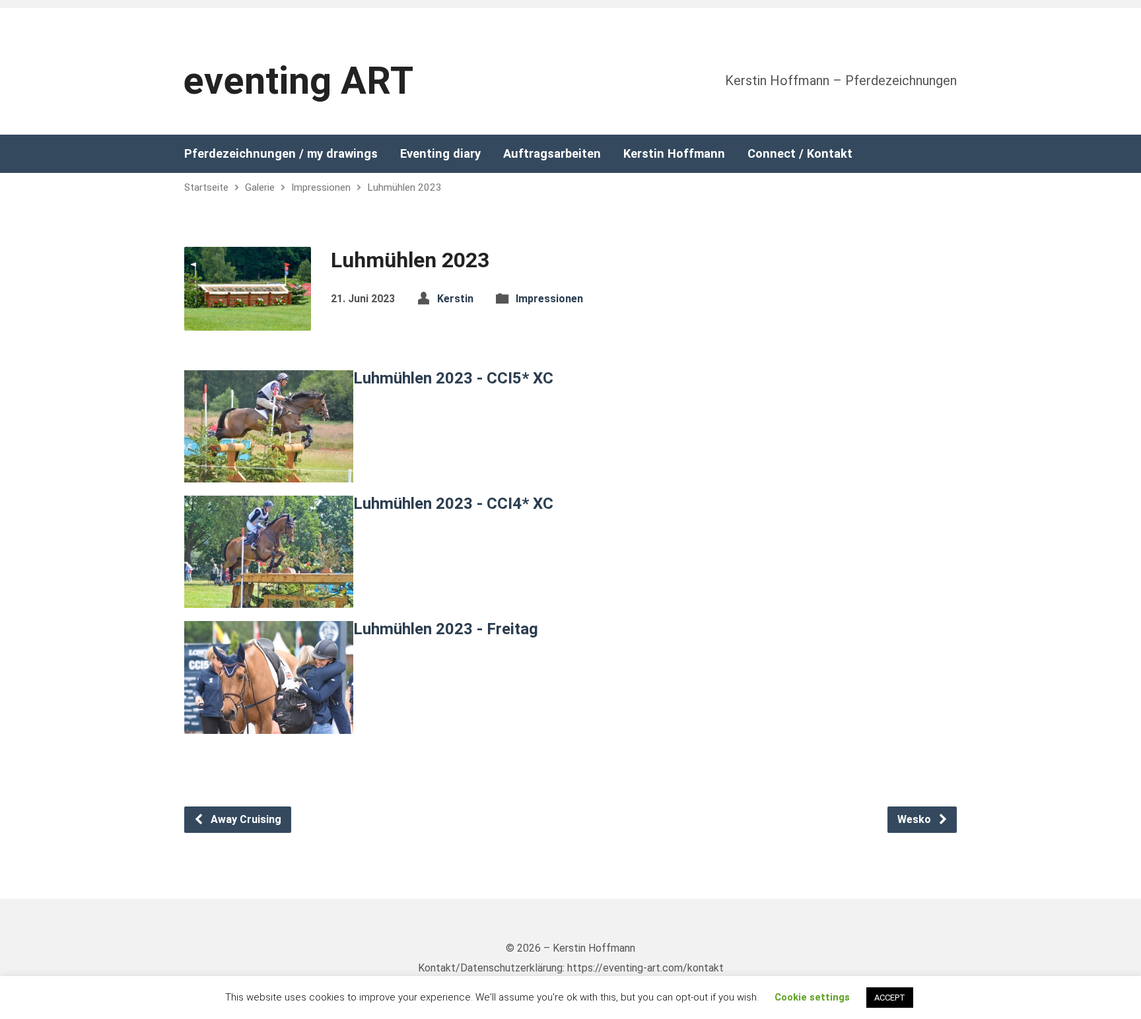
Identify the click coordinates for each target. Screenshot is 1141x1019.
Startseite (206, 187)
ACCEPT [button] (889, 998)
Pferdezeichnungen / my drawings (281, 154)
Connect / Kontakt (799, 154)
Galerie (260, 187)
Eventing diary (440, 154)
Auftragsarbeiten (552, 154)
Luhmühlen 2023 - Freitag (445, 629)
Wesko (915, 819)
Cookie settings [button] (812, 997)
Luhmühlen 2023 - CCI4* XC (453, 503)
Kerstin (455, 298)
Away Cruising (244, 819)
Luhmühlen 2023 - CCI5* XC (453, 378)
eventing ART (298, 81)
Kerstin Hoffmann (674, 154)
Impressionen (321, 187)
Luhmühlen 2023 (404, 187)
